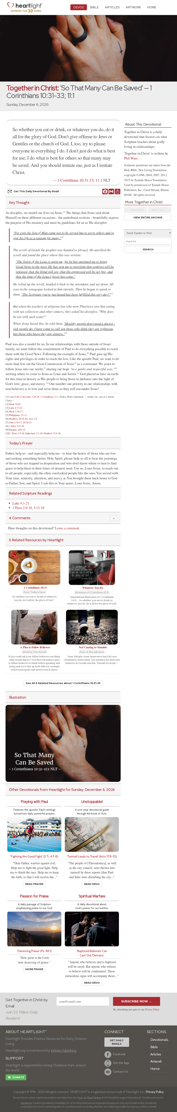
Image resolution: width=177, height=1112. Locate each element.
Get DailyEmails (117, 1042)
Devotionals (159, 1040)
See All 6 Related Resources (63, 683)
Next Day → (159, 209)
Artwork (133, 7)
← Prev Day (136, 209)
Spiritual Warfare (92, 896)
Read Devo (92, 884)
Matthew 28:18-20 (18, 418)
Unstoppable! (92, 801)
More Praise (34, 969)
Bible (94, 7)
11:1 (98, 180)
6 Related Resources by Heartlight (36, 539)
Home (155, 1069)
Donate (16, 1077)
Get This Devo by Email (36, 191)
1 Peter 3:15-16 (16, 426)
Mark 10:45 (14, 404)
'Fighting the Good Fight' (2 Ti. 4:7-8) (34, 856)
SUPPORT (15, 1058)
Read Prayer (34, 884)
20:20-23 (27, 422)
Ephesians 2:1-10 (33, 433)
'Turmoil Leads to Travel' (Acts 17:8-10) (92, 856)
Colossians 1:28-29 (29, 396)
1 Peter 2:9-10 (17, 433)
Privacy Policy (152, 1009)
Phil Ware (131, 158)
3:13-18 (39, 507)
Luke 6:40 (14, 396)
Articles (112, 7)
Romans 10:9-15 (17, 429)
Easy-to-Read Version (89, 1097)
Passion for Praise (34, 896)
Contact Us (120, 1071)
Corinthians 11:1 (50, 396)
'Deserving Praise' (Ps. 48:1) (34, 951)
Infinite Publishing (63, 1050)
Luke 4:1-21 (20, 503)
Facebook (119, 1054)
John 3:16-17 (15, 422)
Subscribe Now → (136, 1001)
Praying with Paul (34, 801)
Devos (78, 7)
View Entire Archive (147, 217)
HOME (151, 7)
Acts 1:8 (33, 418)
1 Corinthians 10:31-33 (75, 180)
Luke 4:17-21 (15, 407)
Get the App (121, 1063)
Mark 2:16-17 (15, 411)
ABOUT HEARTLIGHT (26, 1031)
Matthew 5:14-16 (52, 433)
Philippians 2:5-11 (18, 415)
